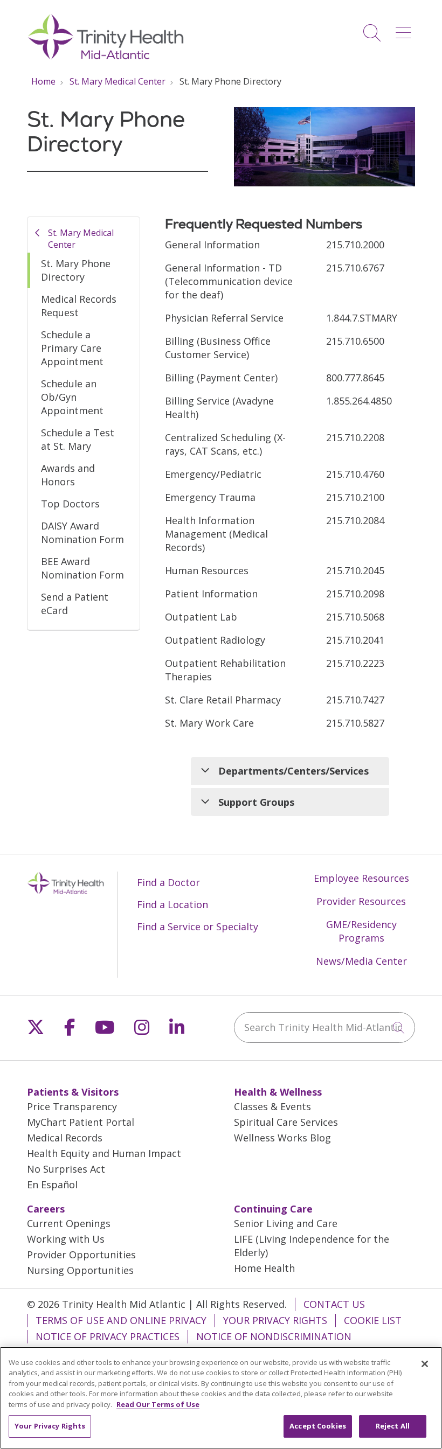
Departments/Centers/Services (293, 770)
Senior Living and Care (285, 1223)
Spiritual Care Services (286, 1122)
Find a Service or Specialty (197, 926)
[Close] (425, 1364)
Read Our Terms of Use (157, 1404)
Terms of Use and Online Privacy (121, 1320)
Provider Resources (361, 901)
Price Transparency (72, 1106)
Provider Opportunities (81, 1254)
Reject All (393, 1426)
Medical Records (64, 1137)
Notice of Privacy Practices (107, 1336)
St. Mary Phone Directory (75, 270)
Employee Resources (361, 878)
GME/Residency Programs (361, 931)
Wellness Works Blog (282, 1137)
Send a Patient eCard (74, 603)
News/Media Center (361, 961)
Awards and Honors (68, 475)
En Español (52, 1184)
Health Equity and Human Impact (104, 1153)
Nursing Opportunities (80, 1270)
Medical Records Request (78, 305)
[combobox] (324, 1027)
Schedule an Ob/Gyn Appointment (72, 397)
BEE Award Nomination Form (82, 568)
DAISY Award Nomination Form (82, 532)
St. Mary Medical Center (81, 238)
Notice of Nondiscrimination (273, 1336)
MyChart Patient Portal (80, 1122)
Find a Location (172, 904)
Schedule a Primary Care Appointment (72, 348)
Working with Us (66, 1238)
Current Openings (68, 1223)
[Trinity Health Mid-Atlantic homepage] (106, 58)
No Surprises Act (66, 1168)
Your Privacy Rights (275, 1320)
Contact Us (334, 1304)
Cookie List (373, 1320)
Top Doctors (70, 503)
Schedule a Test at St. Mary (77, 439)
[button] (405, 28)
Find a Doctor (168, 882)
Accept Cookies (317, 1426)
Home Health (264, 1268)
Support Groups (256, 802)
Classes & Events (272, 1106)
